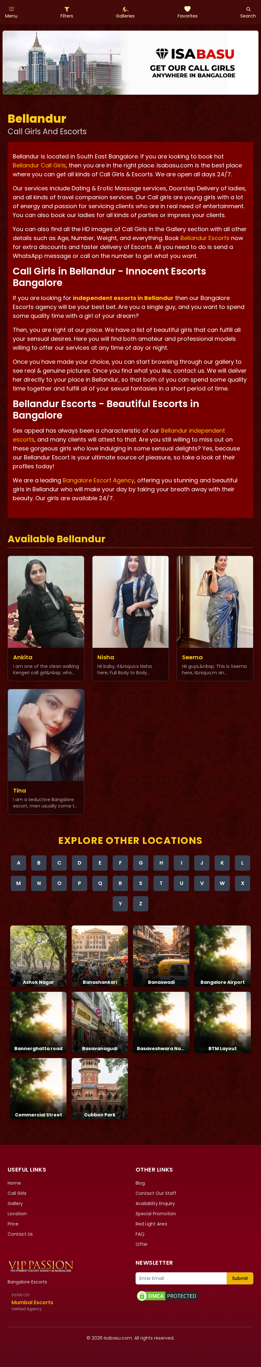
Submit (240, 1278)
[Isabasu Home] (41, 1266)
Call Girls (17, 1193)
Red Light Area (151, 1224)
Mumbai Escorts (32, 1302)
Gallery (15, 1203)
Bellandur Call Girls (39, 165)
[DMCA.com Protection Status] (194, 1296)
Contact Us (20, 1234)
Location (17, 1213)
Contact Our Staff (156, 1193)
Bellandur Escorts (204, 238)
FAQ (140, 1234)
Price (13, 1224)
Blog (140, 1183)
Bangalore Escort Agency (98, 480)
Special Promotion (156, 1213)
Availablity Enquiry (155, 1203)
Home (14, 1183)
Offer (142, 1244)
